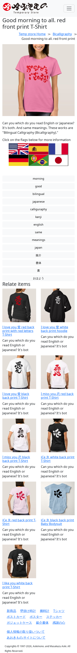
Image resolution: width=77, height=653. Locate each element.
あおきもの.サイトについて (26, 637)
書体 (38, 263)
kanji (38, 217)
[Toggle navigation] (69, 8)
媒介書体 (42, 622)
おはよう (38, 278)
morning (38, 178)
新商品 (11, 611)
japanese (39, 201)
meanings (38, 240)
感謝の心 (59, 622)
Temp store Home (32, 34)
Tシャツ (59, 611)
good (38, 186)
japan (38, 247)
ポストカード (16, 617)
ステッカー (54, 617)
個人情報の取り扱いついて (26, 631)
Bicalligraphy (62, 34)
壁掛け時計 (28, 611)
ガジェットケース (19, 622)
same (38, 232)
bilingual (38, 194)
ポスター (36, 617)
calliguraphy (38, 209)
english (38, 224)
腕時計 (44, 611)
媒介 (38, 255)
